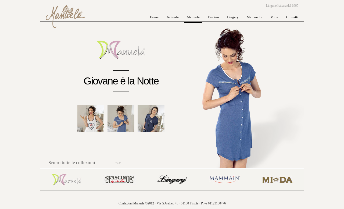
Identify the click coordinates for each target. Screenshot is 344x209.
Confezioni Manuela (64, 11)
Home (154, 17)
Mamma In (254, 17)
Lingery (233, 17)
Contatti (292, 17)
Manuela (193, 17)
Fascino (213, 17)
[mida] (277, 189)
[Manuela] (66, 189)
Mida (274, 17)
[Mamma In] (224, 189)
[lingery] (172, 189)
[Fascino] (119, 189)
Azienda (173, 17)
